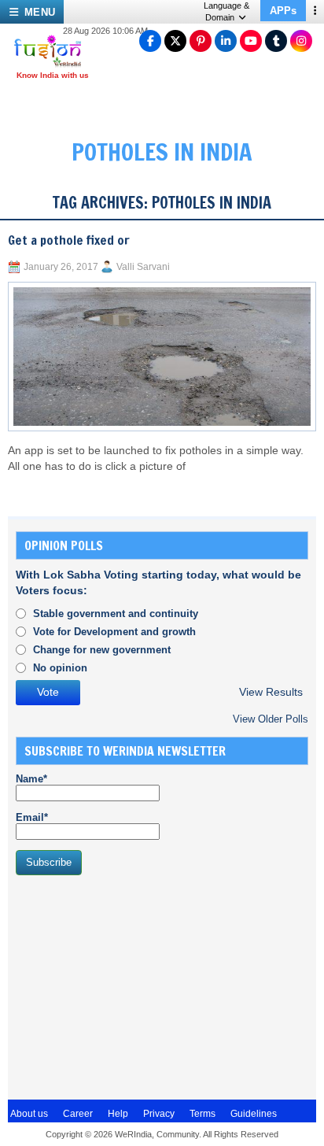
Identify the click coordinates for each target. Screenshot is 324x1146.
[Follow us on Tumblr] (276, 41)
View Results (271, 692)
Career (78, 1113)
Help (118, 1113)
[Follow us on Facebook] (150, 41)
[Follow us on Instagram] (301, 41)
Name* (31, 779)
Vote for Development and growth (114, 632)
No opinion (60, 668)
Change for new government (102, 650)
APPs (283, 11)
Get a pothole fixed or (69, 240)
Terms (202, 1113)
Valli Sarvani (143, 266)
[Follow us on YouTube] (251, 41)
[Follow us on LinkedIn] (226, 41)
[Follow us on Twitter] (175, 41)
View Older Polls (270, 719)
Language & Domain (226, 11)
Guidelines (253, 1113)
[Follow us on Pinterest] (201, 41)
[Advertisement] (134, 985)
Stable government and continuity (115, 613)
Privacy (159, 1113)
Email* (32, 817)
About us (29, 1113)
